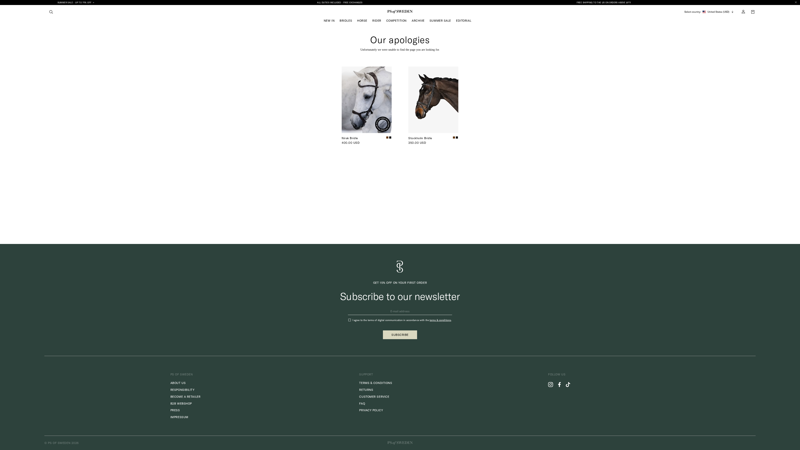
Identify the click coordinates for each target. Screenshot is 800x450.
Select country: (692, 11)
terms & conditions (440, 320)
